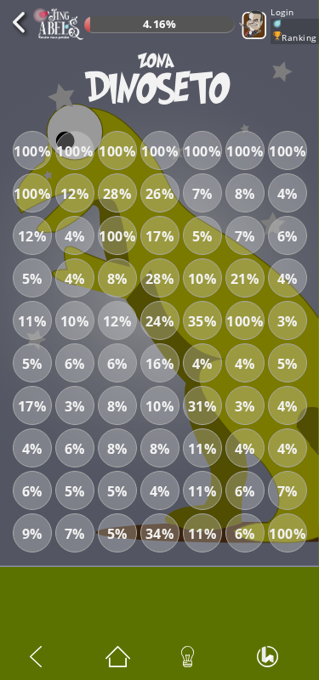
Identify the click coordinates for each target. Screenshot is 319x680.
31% (202, 406)
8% (245, 193)
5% (202, 236)
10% (202, 278)
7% (202, 193)
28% (117, 193)
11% (32, 321)
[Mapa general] (121, 657)
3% (287, 321)
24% (159, 321)
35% (202, 321)
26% (159, 193)
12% (74, 193)
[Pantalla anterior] (46, 657)
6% (287, 236)
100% (32, 151)
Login (282, 12)
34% (159, 533)
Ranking (299, 37)
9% (32, 533)
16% (159, 363)
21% (245, 278)
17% (159, 236)
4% (287, 193)
